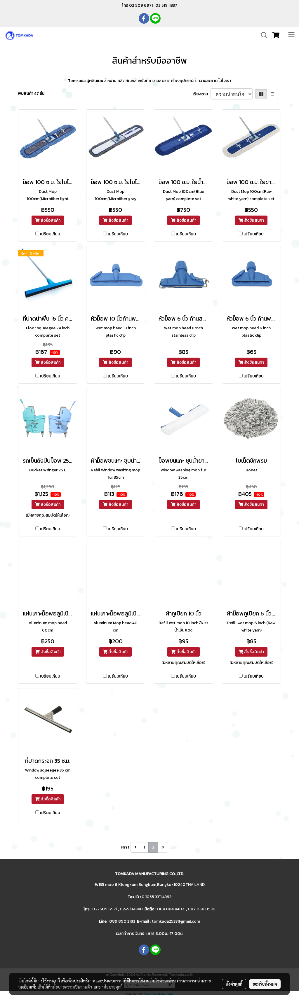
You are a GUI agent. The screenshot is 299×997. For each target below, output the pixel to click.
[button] (262, 35)
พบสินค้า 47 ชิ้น (31, 93)
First (125, 847)
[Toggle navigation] (291, 35)
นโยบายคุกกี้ (112, 986)
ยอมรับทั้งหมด (265, 983)
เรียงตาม (202, 94)
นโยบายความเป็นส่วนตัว (71, 986)
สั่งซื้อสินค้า (50, 220)
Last (174, 847)
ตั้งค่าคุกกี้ (234, 983)
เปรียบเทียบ (50, 234)
